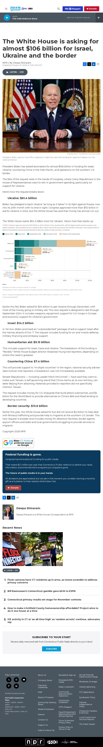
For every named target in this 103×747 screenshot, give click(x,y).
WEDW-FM (9, 707)
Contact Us (43, 720)
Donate (93, 9)
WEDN (13, 702)
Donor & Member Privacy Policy (66, 722)
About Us (42, 675)
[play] (7, 17)
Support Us (43, 725)
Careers (41, 715)
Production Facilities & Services (88, 712)
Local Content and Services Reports (87, 719)
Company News (45, 680)
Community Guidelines (64, 702)
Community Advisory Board (47, 704)
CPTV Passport (65, 707)
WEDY (7, 705)
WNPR (17, 707)
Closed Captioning (87, 687)
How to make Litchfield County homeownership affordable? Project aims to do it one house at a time (53, 609)
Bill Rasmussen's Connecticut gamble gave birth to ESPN (41, 591)
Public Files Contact (12, 711)
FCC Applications (86, 692)
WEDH (7, 702)
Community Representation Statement (65, 694)
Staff (40, 692)
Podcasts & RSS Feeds (66, 681)
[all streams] (99, 18)
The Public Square (87, 724)
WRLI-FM (8, 709)
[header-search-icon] (58, 9)
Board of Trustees (46, 698)
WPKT (23, 707)
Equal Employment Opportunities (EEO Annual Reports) (67, 714)
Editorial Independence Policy (85, 705)
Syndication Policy (87, 698)
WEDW (20, 702)
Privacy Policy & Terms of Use (66, 728)
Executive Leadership (43, 686)
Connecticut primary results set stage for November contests (44, 599)
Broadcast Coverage (88, 682)
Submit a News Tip (46, 730)
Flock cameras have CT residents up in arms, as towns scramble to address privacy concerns (52, 581)
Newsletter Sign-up (67, 675)
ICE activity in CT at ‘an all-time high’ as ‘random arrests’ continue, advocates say (54, 621)
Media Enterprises (46, 709)
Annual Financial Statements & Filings (88, 676)
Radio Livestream (66, 687)
